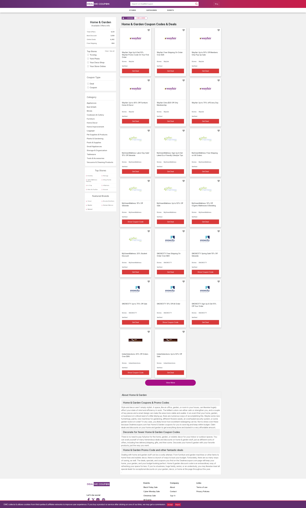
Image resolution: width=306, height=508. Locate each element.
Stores (132, 10)
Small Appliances (94, 146)
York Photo (95, 58)
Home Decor (92, 123)
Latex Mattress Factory (91, 180)
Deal (92, 83)
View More (170, 382)
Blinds (89, 111)
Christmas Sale (149, 495)
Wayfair (89, 205)
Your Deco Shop (97, 62)
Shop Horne (107, 180)
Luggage (91, 131)
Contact (173, 491)
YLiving (93, 55)
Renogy (105, 176)
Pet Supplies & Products (97, 134)
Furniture (91, 119)
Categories (151, 10)
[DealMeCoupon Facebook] (89, 500)
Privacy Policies (202, 491)
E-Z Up (89, 185)
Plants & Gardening (95, 138)
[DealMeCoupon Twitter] (93, 500)
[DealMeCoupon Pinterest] (103, 500)
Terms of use (201, 487)
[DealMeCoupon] (98, 485)
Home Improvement (95, 127)
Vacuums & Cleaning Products (100, 162)
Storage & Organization (97, 150)
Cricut (89, 201)
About (172, 487)
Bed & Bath (91, 107)
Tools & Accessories (95, 158)
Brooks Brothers (108, 201)
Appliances (91, 103)
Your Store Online (98, 66)
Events (170, 10)
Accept (170, 504)
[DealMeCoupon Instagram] (97, 500)
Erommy (90, 176)
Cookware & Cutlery (95, 115)
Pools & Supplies (94, 142)
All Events (147, 500)
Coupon (93, 87)
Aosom (105, 189)
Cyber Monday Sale (151, 491)
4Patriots (106, 185)
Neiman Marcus (108, 205)
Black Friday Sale (150, 487)
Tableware (91, 154)
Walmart (90, 209)
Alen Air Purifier (92, 189)
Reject (177, 504)
